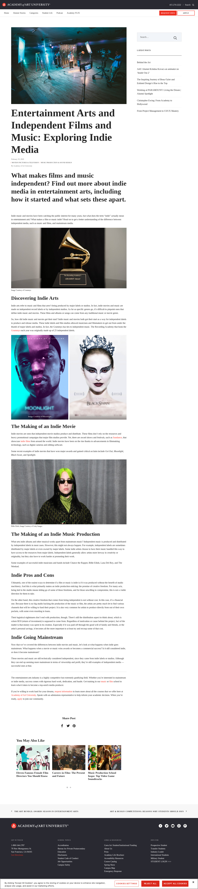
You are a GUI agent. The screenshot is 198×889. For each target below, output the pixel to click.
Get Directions (17, 855)
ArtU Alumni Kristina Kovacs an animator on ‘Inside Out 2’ (158, 71)
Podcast (60, 13)
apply (19, 699)
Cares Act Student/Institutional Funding (120, 845)
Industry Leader (157, 852)
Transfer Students (158, 849)
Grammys (15, 330)
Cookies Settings (126, 883)
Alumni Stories (19, 13)
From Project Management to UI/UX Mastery (158, 111)
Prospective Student (159, 845)
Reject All (150, 883)
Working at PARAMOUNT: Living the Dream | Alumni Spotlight (159, 92)
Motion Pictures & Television (25, 162)
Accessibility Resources (113, 858)
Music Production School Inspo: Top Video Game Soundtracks (66, 775)
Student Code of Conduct (68, 858)
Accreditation (63, 845)
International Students (160, 855)
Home (26, 4)
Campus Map (109, 868)
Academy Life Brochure (114, 855)
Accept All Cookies (175, 883)
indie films (25, 441)
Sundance (117, 437)
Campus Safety (64, 865)
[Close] (193, 882)
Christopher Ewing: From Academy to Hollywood (154, 102)
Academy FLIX (73, 13)
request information (63, 691)
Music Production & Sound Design (56, 162)
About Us (108, 849)
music (103, 681)
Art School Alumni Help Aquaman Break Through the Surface (102, 775)
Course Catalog (110, 861)
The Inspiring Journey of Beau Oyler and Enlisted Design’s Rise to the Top (156, 81)
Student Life (47, 13)
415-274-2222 (175, 5)
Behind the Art (143, 62)
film (111, 681)
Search (188, 5)
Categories (34, 13)
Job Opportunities (65, 861)
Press (106, 852)
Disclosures (62, 855)
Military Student (157, 858)
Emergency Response (113, 871)
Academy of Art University (22, 166)
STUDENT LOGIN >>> (161, 861)
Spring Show (109, 865)
